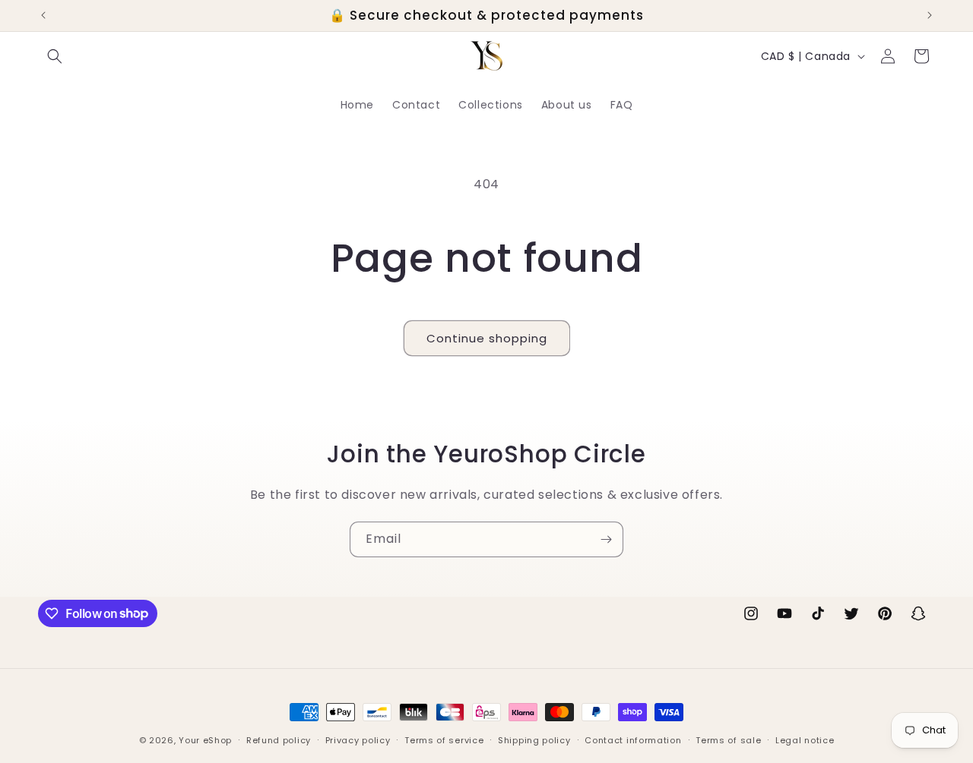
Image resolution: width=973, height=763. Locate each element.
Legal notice (804, 739)
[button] (54, 56)
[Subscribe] (606, 539)
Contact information (633, 739)
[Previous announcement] (43, 15)
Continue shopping (486, 338)
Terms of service (443, 739)
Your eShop (205, 740)
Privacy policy (358, 739)
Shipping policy (534, 739)
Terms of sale (728, 739)
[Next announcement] (929, 15)
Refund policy (278, 739)
